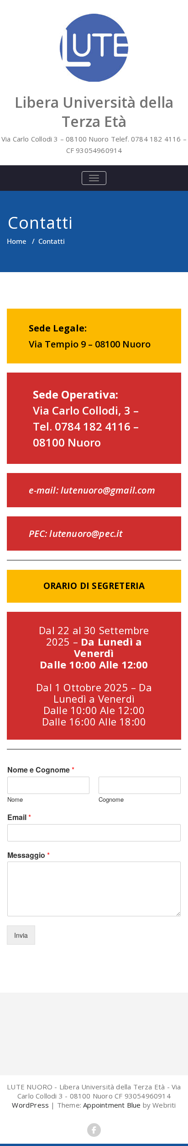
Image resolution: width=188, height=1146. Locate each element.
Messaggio (28, 855)
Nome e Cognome (40, 770)
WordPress (30, 1104)
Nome (15, 800)
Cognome (111, 800)
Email (19, 817)
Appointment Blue (111, 1104)
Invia (21, 935)
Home (16, 241)
